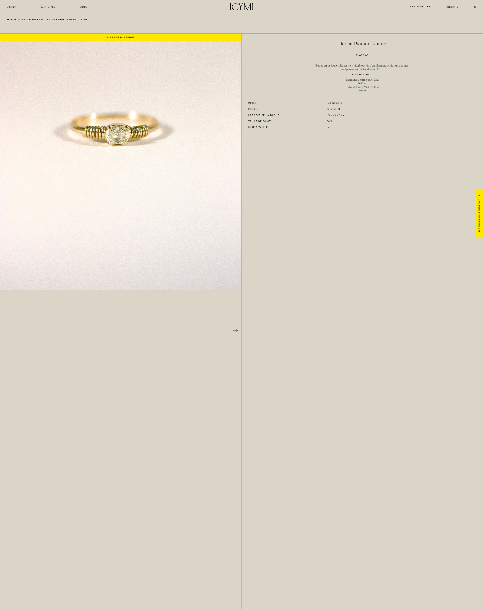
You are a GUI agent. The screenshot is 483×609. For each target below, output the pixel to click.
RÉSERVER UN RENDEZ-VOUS (479, 214)
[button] (475, 6)
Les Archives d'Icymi (36, 19)
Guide (84, 6)
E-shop (12, 6)
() (452, 6)
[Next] (235, 330)
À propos (48, 6)
